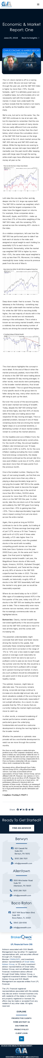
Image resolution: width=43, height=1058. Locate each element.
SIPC (18, 959)
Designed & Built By (15, 1057)
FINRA (12, 959)
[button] (38, 4)
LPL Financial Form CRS (21, 944)
